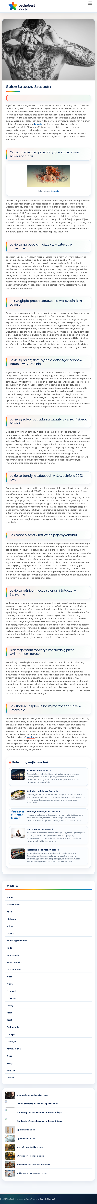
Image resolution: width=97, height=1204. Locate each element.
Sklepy (9, 1005)
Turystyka (11, 1041)
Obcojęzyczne (13, 969)
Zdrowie (10, 1077)
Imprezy (10, 933)
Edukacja (11, 919)
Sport (9, 1012)
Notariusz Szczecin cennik (40, 829)
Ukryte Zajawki (13, 1048)
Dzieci (9, 911)
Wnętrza (10, 1070)
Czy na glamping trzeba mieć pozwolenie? (37, 1104)
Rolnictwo (11, 998)
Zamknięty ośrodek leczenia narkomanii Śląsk (39, 1112)
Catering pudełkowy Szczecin (42, 791)
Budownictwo (13, 904)
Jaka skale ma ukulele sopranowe (33, 1164)
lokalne (31, 737)
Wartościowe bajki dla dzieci (30, 1147)
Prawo (9, 984)
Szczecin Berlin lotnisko (39, 770)
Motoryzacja (12, 955)
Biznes (9, 897)
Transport (11, 1034)
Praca (9, 976)
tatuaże (38, 124)
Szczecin (55, 191)
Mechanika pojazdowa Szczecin (32, 1095)
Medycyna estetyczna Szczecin (43, 811)
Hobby (9, 926)
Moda (9, 948)
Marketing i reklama (16, 940)
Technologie (12, 1027)
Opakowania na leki (26, 1130)
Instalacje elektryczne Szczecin (43, 850)
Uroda (9, 1056)
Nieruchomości (13, 962)
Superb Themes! (47, 1199)
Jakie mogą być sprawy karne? (32, 1173)
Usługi (9, 1063)
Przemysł (11, 991)
